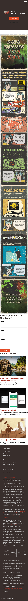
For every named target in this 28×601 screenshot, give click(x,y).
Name (2, 321)
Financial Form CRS (10, 477)
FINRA (12, 524)
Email (2, 330)
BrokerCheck (18, 480)
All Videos (5, 453)
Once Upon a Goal (8, 440)
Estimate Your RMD (8, 410)
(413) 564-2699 (14, 22)
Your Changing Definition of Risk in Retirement (12, 379)
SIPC (16, 524)
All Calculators (6, 455)
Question (2, 339)
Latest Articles (6, 451)
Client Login (14, 18)
